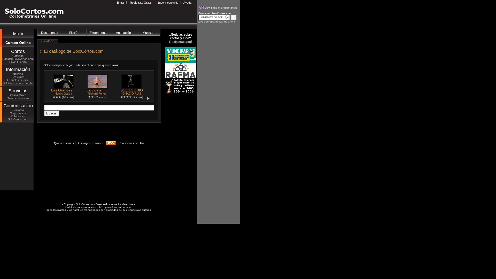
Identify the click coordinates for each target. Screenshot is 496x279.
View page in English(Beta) (221, 7)
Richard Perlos (97, 93)
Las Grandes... (63, 90)
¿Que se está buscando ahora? (217, 21)
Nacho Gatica (63, 93)
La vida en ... (97, 90)
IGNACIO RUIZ (131, 93)
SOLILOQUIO (131, 90)
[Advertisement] (97, 133)
